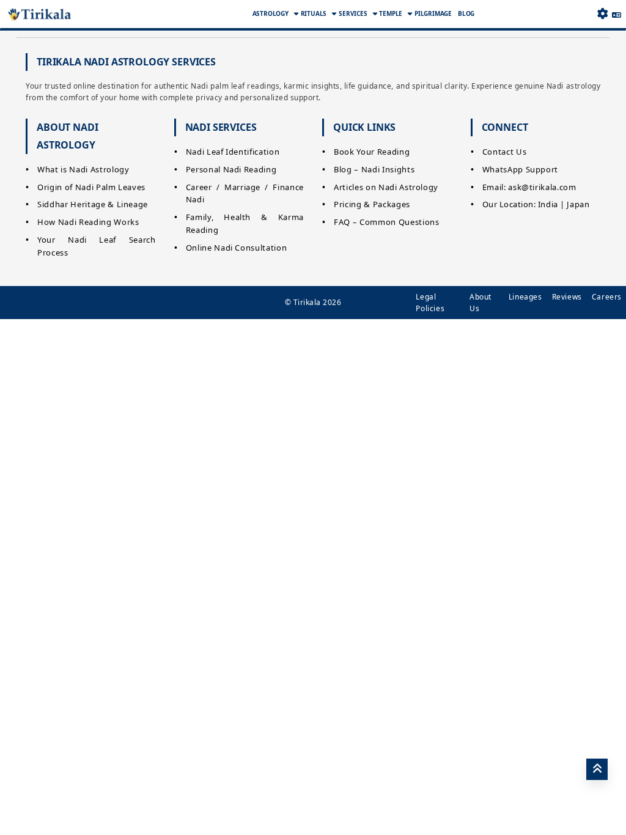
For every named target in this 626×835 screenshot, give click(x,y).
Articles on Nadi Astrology (386, 187)
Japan (578, 204)
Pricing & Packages (372, 204)
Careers (607, 297)
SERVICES (353, 13)
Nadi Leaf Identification (233, 151)
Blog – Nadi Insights (374, 169)
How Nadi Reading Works (88, 221)
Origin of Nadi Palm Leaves (91, 187)
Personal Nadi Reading (231, 169)
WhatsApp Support (520, 169)
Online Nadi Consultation (236, 247)
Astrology (270, 13)
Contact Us (504, 151)
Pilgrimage (433, 13)
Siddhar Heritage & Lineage (92, 204)
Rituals (314, 13)
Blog (466, 13)
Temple (390, 13)
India (548, 204)
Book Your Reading (372, 151)
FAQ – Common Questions (386, 221)
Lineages (525, 297)
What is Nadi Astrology (83, 169)
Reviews (567, 297)
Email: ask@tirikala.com (529, 187)
